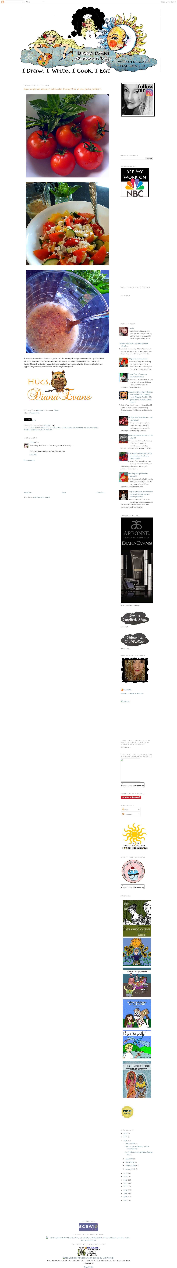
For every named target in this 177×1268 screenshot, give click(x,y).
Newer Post (27, 492)
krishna (32, 442)
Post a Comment (29, 460)
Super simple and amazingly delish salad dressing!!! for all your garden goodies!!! (62, 88)
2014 (126, 1176)
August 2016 (130, 1143)
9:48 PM (33, 454)
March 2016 (130, 1162)
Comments (128, 814)
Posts (126, 809)
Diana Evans (67, 427)
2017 (126, 1137)
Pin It (34, 420)
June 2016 (129, 1159)
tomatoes (48, 429)
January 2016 (131, 1169)
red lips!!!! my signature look (138, 359)
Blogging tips (88, 1267)
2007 (126, 1200)
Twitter (56, 410)
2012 (126, 1183)
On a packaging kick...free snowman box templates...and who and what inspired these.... (140, 494)
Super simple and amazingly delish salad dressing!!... (137, 1147)
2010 (126, 1190)
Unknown (127, 690)
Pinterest (40, 410)
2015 (126, 1173)
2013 (126, 1180)
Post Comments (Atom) (41, 497)
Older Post (100, 492)
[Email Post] (53, 425)
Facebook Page (35, 413)
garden (34, 429)
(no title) (131, 328)
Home (64, 492)
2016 (126, 1140)
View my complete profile (132, 693)
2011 (126, 1186)
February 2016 (131, 1165)
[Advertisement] (37, 476)
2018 (126, 1133)
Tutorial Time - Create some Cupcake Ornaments (137, 375)
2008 (126, 1197)
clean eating (55, 427)
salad (40, 429)
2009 (126, 1193)
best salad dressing (40, 427)
